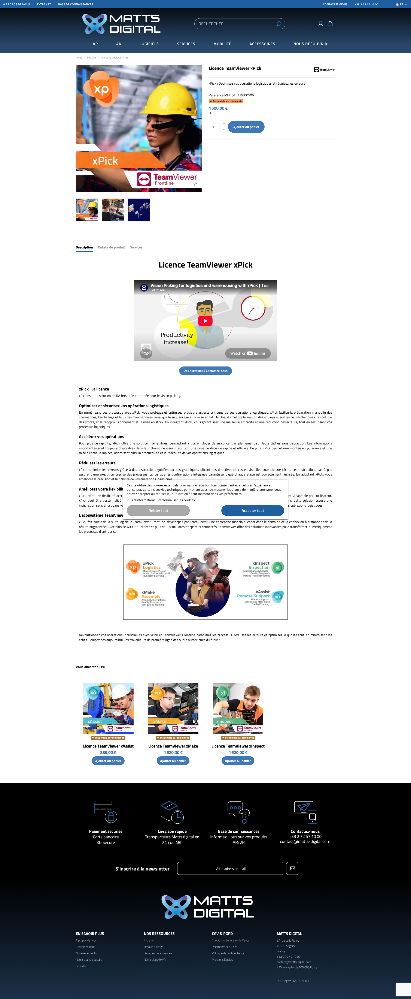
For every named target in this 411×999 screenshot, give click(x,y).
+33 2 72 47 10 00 (366, 4)
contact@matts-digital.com (305, 841)
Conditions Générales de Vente (230, 940)
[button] (310, 44)
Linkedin (81, 966)
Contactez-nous (305, 831)
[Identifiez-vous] (321, 23)
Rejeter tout (158, 510)
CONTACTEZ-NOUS (335, 4)
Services (136, 247)
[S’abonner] (292, 868)
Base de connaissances (75, 4)
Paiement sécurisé (105, 831)
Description (84, 247)
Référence (216, 95)
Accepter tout (253, 510)
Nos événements (86, 953)
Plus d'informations (141, 500)
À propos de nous (16, 4)
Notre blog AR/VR (155, 959)
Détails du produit (111, 247)
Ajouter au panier (246, 126)
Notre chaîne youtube (89, 959)
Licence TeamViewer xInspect (238, 746)
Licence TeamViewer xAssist (108, 746)
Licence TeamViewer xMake (173, 746)
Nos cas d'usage (153, 946)
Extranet (44, 4)
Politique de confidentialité (228, 953)
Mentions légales (222, 959)
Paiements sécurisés (224, 946)
